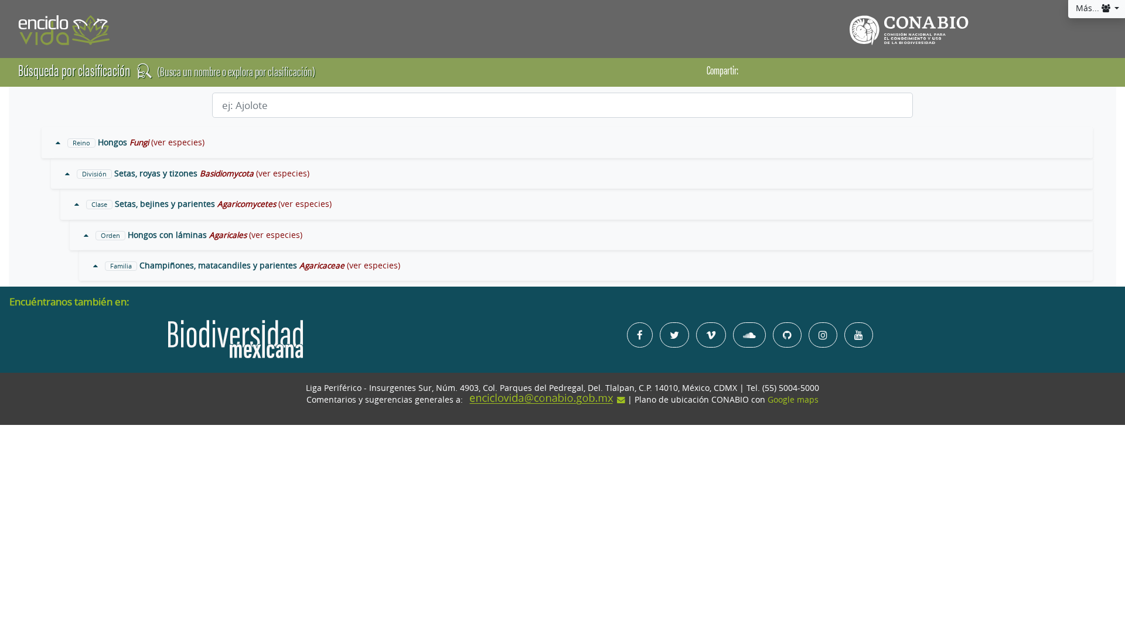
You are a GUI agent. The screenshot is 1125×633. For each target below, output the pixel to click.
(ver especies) (177, 142)
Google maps (793, 399)
